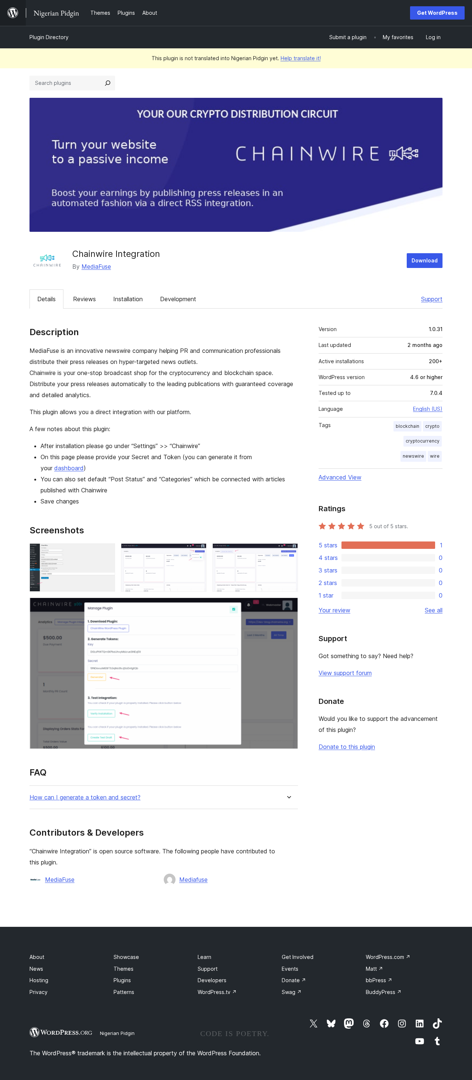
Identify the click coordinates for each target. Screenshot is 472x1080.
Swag (292, 992)
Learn (204, 957)
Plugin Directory (49, 37)
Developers (212, 980)
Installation (128, 299)
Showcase (126, 957)
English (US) (427, 409)
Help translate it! (301, 58)
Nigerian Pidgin (117, 1033)
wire (435, 456)
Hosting (39, 980)
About (37, 957)
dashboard (69, 468)
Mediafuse (193, 879)
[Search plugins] (107, 83)
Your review (334, 610)
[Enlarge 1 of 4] (105, 553)
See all (433, 610)
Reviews (84, 299)
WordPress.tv (217, 992)
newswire (413, 456)
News (36, 969)
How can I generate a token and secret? (85, 797)
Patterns (124, 992)
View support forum (345, 673)
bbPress (379, 980)
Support (431, 299)
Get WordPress (437, 13)
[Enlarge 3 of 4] (288, 553)
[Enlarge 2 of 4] (196, 553)
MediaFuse (96, 266)
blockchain (407, 426)
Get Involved (297, 957)
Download (425, 260)
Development (178, 299)
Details (46, 299)
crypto (432, 426)
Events (290, 969)
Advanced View (340, 477)
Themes (123, 969)
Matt (374, 969)
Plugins (122, 980)
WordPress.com (388, 957)
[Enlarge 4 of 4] (288, 607)
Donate (294, 980)
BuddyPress (384, 992)
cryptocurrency (423, 441)
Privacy (39, 992)
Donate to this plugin (347, 746)
